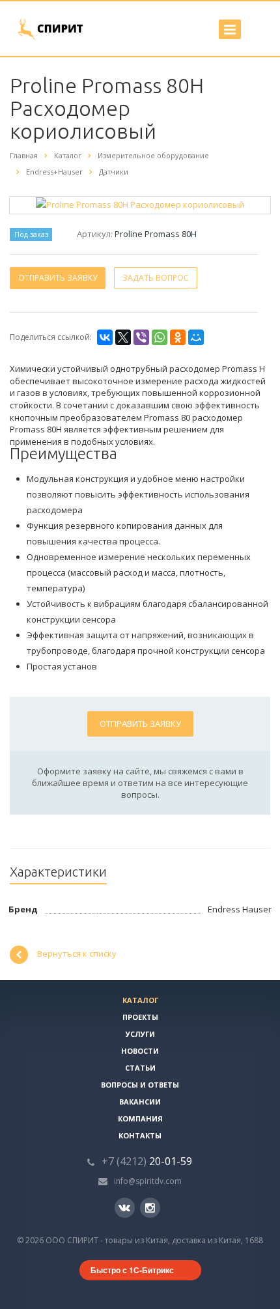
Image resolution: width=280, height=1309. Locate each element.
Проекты (140, 1017)
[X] (123, 337)
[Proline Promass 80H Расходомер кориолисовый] (140, 204)
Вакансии (140, 1101)
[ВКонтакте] (105, 337)
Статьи (140, 1068)
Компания (140, 1118)
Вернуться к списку (77, 954)
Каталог (140, 1000)
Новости (140, 1051)
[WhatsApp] (159, 337)
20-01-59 (147, 1161)
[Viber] (141, 337)
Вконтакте (125, 1208)
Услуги (140, 1034)
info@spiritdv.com (148, 1181)
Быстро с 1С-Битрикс (132, 1270)
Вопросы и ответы (140, 1085)
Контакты (140, 1135)
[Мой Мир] (196, 337)
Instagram (150, 1208)
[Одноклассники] (178, 337)
